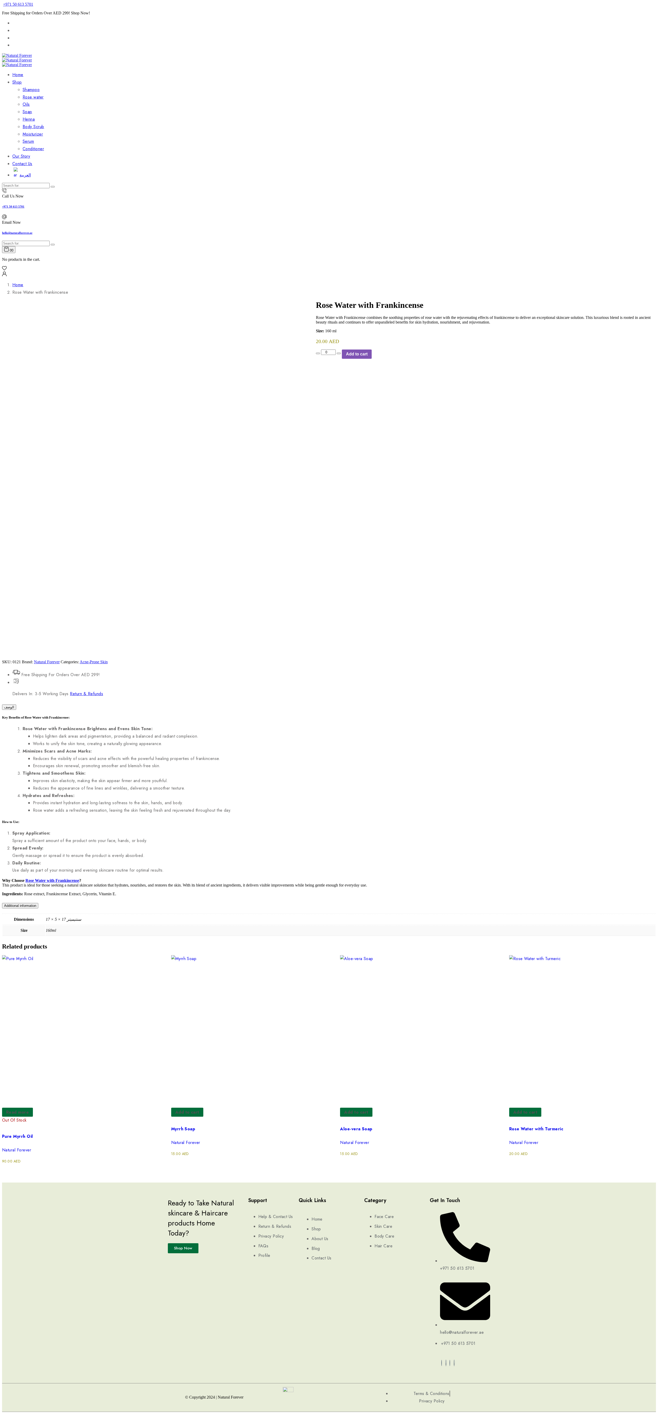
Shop (17, 82)
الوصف (9, 707)
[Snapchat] (445, 1363)
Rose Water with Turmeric (536, 1129)
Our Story (21, 156)
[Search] (53, 186)
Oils (26, 104)
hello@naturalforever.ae (17, 232)
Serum (28, 141)
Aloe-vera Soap (356, 1129)
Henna (29, 119)
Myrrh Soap (183, 1129)
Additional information (20, 906)
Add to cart (357, 354)
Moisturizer (33, 134)
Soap (27, 112)
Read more (17, 1112)
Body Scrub (33, 127)
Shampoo (31, 90)
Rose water (33, 97)
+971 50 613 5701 (18, 4)
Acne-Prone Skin (94, 662)
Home (17, 75)
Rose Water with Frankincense (52, 880)
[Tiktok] (454, 1363)
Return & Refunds (86, 694)
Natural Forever (47, 662)
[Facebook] (441, 1363)
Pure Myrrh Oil (17, 1136)
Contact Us (22, 164)
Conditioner (33, 149)
